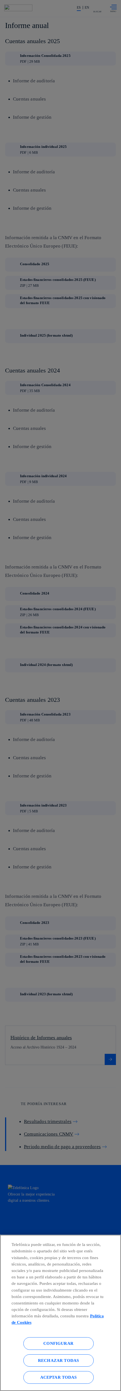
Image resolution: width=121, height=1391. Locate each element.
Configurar (58, 1343)
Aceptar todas (58, 1377)
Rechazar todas (58, 1360)
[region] (60, 1313)
